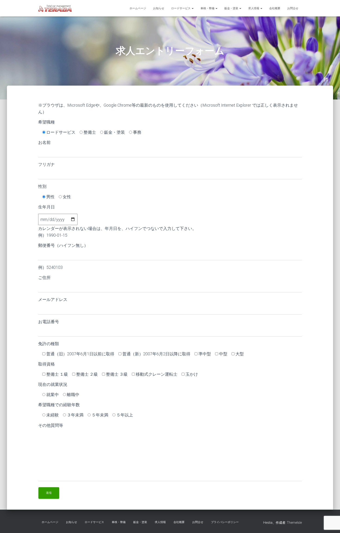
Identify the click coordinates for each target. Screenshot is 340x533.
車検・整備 (208, 8)
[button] (192, 8)
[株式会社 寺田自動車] (55, 8)
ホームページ (138, 8)
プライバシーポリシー (225, 522)
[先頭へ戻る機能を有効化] (331, 524)
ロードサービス (181, 8)
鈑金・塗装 (231, 8)
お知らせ (158, 8)
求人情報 (254, 8)
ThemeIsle (294, 522)
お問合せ (292, 8)
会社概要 (274, 8)
